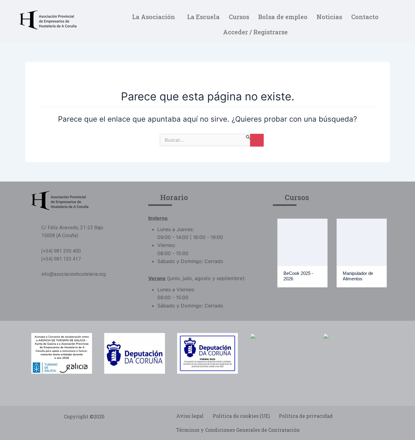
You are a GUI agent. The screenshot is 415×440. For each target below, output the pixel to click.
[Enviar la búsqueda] (248, 137)
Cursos (239, 17)
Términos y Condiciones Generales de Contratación (238, 430)
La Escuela (203, 17)
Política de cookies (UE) (241, 416)
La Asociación (153, 17)
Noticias (329, 17)
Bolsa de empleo (282, 17)
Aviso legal (190, 416)
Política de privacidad (306, 416)
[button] (155, 16)
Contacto (365, 17)
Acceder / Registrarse (255, 32)
